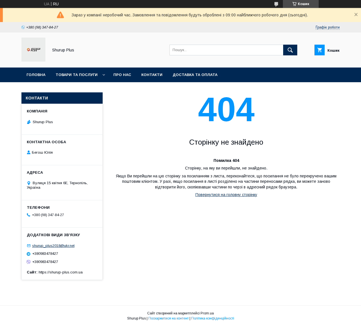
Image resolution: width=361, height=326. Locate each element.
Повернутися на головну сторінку (226, 194)
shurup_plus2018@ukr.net (53, 246)
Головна (36, 75)
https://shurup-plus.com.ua (61, 272)
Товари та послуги (77, 75)
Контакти (151, 75)
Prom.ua (207, 313)
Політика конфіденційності (212, 318)
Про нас (122, 75)
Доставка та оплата (195, 75)
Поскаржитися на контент (168, 318)
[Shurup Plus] (33, 60)
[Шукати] (290, 50)
